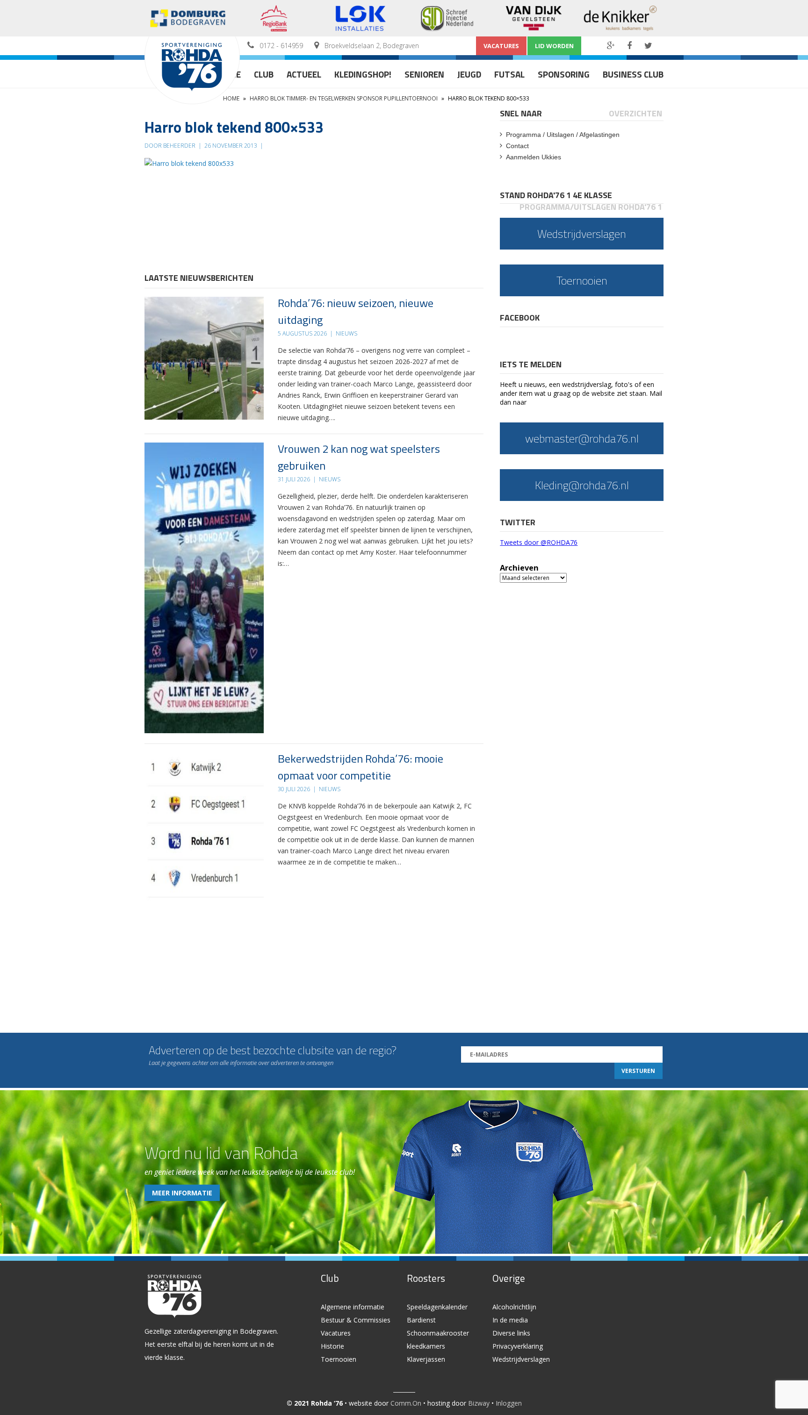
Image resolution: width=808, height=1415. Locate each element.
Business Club (633, 74)
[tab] (521, 113)
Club (264, 74)
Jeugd (469, 74)
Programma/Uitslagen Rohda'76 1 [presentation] (590, 206)
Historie (332, 1346)
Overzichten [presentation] (635, 113)
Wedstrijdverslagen (521, 1359)
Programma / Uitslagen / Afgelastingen (563, 134)
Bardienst (421, 1319)
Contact (517, 146)
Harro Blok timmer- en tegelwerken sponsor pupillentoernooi (344, 98)
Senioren (424, 74)
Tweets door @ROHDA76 (538, 542)
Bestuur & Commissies (355, 1319)
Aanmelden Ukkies (533, 157)
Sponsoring (564, 74)
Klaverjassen (426, 1359)
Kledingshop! (362, 74)
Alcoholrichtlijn (514, 1306)
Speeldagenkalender (437, 1306)
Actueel (304, 74)
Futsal (509, 74)
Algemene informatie (352, 1306)
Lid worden (554, 46)
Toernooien (338, 1359)
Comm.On (405, 1403)
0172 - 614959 (281, 45)
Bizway (479, 1403)
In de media (510, 1319)
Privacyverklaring (517, 1346)
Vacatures (501, 46)
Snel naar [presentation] (521, 113)
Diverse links (511, 1333)
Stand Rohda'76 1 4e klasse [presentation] (556, 195)
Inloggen (509, 1403)
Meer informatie (182, 1192)
